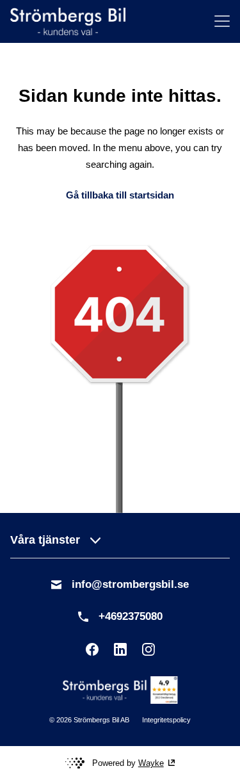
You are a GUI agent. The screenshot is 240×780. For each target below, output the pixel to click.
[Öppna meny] (222, 21)
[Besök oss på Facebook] (92, 649)
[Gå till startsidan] (67, 21)
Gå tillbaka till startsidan (120, 195)
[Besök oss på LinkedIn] (120, 649)
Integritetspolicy (166, 720)
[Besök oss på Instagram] (148, 649)
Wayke (151, 763)
